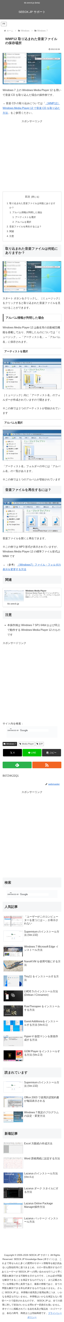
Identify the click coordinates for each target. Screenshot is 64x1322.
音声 (41, 744)
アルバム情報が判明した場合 (27, 212)
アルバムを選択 (23, 222)
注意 (11, 236)
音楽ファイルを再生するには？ (25, 226)
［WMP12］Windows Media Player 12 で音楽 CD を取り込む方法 (31, 108)
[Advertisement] (32, 156)
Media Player (28, 744)
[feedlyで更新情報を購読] (17, 765)
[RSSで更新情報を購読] (46, 765)
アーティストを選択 (25, 217)
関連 (11, 231)
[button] (51, 752)
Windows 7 (11, 744)
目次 (27, 196)
